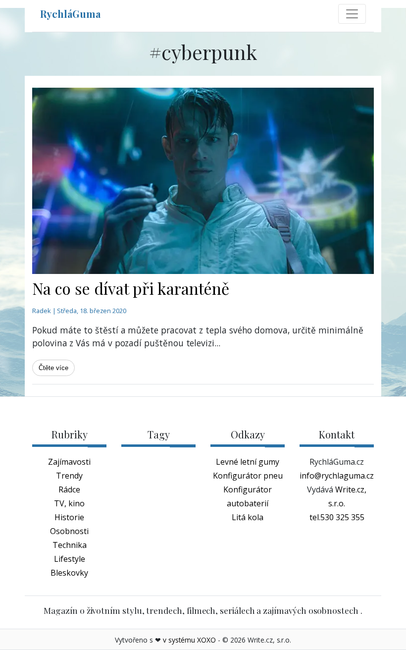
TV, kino (69, 503)
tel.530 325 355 (336, 517)
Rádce (69, 489)
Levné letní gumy (247, 461)
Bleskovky (69, 572)
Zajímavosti (69, 461)
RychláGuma (70, 13)
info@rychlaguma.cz (337, 475)
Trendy (69, 475)
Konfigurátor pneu (248, 475)
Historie (69, 517)
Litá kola (247, 517)
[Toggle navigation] (352, 14)
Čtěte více (53, 368)
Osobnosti (69, 531)
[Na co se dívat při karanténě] (203, 181)
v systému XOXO (189, 640)
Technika (69, 545)
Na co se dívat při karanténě (130, 288)
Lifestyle (69, 558)
